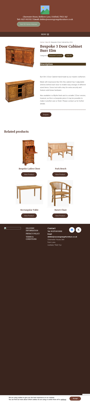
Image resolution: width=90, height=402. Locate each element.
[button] (45, 34)
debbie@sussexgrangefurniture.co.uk (56, 19)
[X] (78, 230)
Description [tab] (46, 64)
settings (63, 400)
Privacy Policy (33, 234)
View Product (29, 174)
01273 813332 (26, 19)
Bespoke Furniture (55, 55)
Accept (75, 398)
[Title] (45, 9)
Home (42, 42)
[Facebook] (72, 230)
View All (47, 42)
